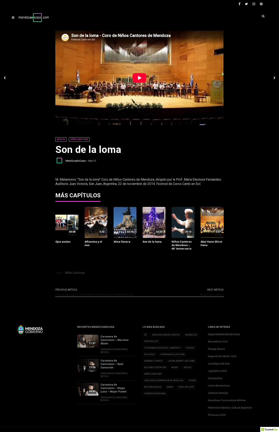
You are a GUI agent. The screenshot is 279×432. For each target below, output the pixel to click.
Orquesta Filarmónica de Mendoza (163, 380)
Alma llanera (122, 241)
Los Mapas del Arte (219, 363)
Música (61, 139)
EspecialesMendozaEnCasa (224, 334)
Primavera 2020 (217, 415)
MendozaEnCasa (76, 160)
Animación (191, 335)
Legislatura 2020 (217, 371)
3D (145, 335)
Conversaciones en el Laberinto (162, 348)
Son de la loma (152, 241)
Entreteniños (215, 378)
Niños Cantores (79, 139)
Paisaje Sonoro (216, 349)
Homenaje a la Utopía (172, 354)
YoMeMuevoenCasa (154, 393)
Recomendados (152, 387)
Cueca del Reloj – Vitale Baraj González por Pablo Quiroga (94, 294)
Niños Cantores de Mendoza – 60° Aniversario (182, 245)
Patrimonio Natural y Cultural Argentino (230, 407)
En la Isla (149, 354)
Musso (174, 367)
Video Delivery (186, 387)
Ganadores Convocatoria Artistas (227, 400)
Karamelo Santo (153, 361)
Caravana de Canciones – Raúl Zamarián (111, 364)
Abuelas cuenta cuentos (166, 335)
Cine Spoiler (151, 341)
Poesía (192, 380)
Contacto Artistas (218, 393)
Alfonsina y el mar (93, 243)
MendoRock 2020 (218, 341)
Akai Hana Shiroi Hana (211, 243)
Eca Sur (190, 348)
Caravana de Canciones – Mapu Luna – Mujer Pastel (113, 388)
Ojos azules (62, 241)
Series (170, 387)
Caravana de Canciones (113, 349)
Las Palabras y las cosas (181, 361)
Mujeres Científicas (155, 367)
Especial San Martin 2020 (222, 356)
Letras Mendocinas (219, 385)
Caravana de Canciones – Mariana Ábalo (114, 340)
